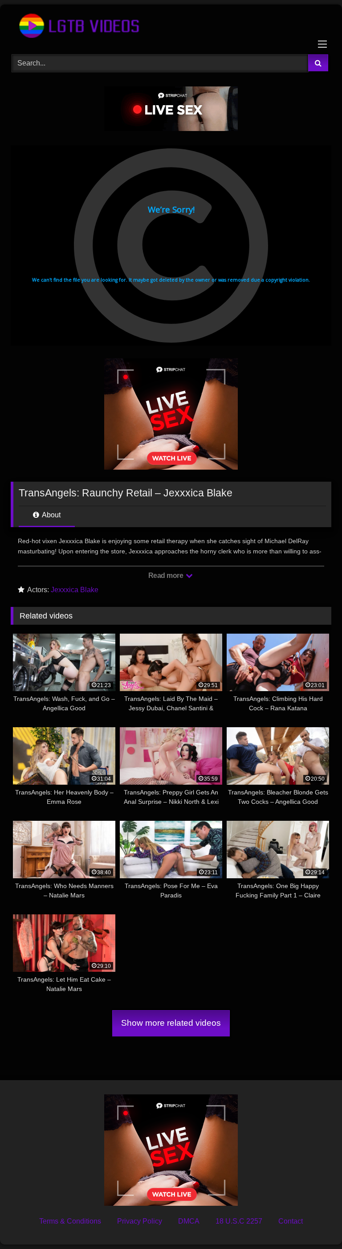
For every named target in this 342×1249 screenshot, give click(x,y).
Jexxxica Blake (74, 590)
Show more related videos (171, 1023)
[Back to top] (314, 1222)
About (51, 515)
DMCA (189, 1221)
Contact (290, 1221)
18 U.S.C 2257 (239, 1221)
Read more (166, 575)
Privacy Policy (139, 1221)
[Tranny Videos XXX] (171, 26)
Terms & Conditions (70, 1221)
